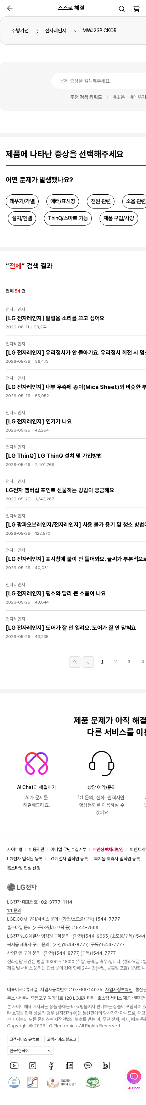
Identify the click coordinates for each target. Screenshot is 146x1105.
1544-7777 (112, 944)
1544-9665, (96, 936)
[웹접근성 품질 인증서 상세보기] (93, 1082)
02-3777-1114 (56, 902)
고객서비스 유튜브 (24, 1039)
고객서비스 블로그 (61, 1039)
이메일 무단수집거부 (68, 849)
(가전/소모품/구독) (90, 919)
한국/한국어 (19, 1050)
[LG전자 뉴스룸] (69, 1065)
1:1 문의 (14, 910)
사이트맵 (15, 849)
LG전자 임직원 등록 (25, 858)
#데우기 (138, 97)
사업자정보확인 (119, 989)
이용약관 (36, 849)
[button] (122, 9)
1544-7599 (86, 927)
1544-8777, (76, 944)
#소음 (119, 97)
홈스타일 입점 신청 (23, 868)
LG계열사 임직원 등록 (68, 858)
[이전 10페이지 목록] (88, 662)
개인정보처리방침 (108, 849)
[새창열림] (14, 1065)
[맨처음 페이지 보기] (74, 662)
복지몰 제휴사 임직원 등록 (117, 858)
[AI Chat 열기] (134, 1080)
